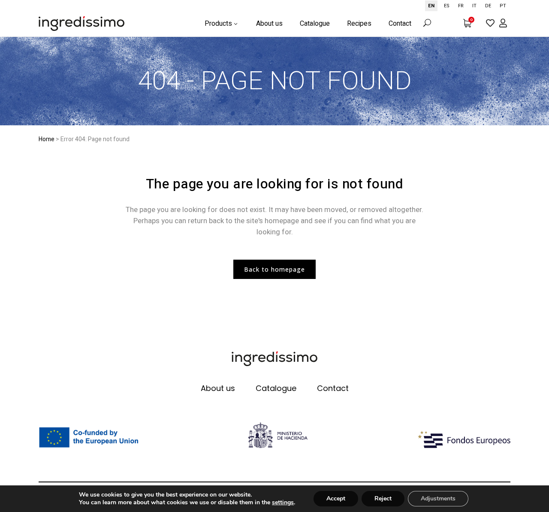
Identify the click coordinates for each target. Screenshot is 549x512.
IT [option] (474, 5)
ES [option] (446, 5)
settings (283, 502)
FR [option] (461, 5)
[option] (447, 5)
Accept (335, 498)
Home (46, 139)
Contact (333, 388)
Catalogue (276, 388)
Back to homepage (274, 269)
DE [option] (488, 5)
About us (218, 388)
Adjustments (438, 498)
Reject (383, 498)
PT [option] (503, 5)
